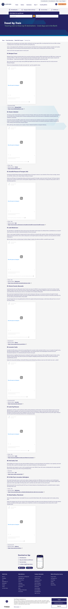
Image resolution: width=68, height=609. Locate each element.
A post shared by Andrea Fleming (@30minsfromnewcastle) (18, 337)
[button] (56, 4)
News (19, 588)
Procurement (20, 591)
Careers (19, 581)
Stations (3, 584)
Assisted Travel (37, 578)
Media (57, 1)
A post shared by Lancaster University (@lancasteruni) (17, 396)
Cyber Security (37, 593)
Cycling (52, 581)
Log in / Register (62, 1)
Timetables (4, 578)
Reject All (59, 606)
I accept (59, 599)
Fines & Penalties (38, 583)
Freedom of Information (22, 589)
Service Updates (37, 589)
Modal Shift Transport (19, 40)
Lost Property (53, 578)
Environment (20, 586)
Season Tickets (53, 576)
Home (3, 40)
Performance (37, 586)
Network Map (53, 584)
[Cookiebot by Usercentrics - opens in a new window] (7, 607)
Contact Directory (21, 584)
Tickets (3, 586)
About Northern (21, 574)
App (3, 580)
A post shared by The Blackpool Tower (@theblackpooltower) (18, 101)
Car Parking (53, 580)
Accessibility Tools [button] (44, 1)
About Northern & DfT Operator (23, 576)
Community (20, 583)
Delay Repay (4, 581)
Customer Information (39, 574)
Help (3, 576)
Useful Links (4, 574)
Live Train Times (5, 588)
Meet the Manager (38, 584)
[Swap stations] (34, 16)
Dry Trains (52, 583)
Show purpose (16, 606)
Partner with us (21, 580)
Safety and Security (38, 580)
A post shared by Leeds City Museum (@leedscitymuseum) (18, 450)
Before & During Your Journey (57, 574)
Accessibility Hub (52, 1)
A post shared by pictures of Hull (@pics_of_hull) (16, 217)
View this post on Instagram (13, 85)
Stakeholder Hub (21, 578)
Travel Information (9, 40)
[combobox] (21, 16)
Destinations (4, 583)
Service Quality (37, 588)
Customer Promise (38, 576)
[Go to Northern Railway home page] (6, 5)
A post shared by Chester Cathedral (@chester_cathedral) (17, 161)
